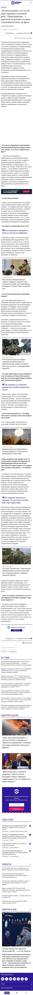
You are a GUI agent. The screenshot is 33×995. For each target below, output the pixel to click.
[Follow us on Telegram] (18, 979)
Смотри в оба (9, 909)
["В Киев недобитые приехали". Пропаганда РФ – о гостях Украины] (16, 929)
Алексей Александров (7, 26)
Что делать (26, 191)
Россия (3, 7)
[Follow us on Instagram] (14, 979)
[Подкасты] (26, 979)
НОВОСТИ (6, 864)
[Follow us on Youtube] (10, 979)
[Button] (10, 33)
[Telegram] (16, 993)
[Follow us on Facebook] (2, 979)
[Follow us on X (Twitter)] (6, 979)
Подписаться (16, 630)
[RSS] (22, 979)
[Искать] (26, 993)
